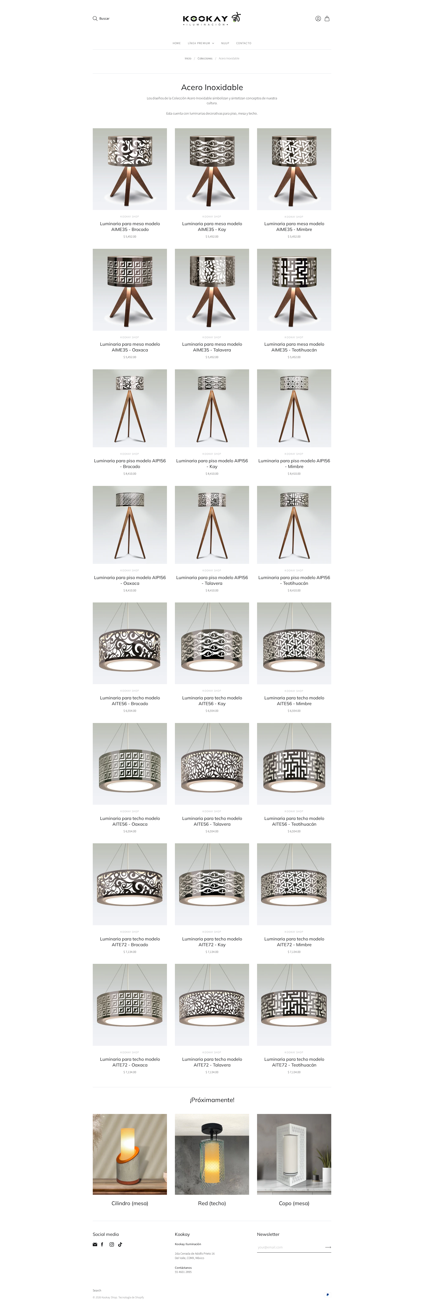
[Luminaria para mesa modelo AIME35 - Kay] (212, 169)
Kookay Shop (129, 217)
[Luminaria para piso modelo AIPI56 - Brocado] (130, 408)
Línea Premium (199, 43)
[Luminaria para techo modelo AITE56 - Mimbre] (294, 643)
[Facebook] (102, 1245)
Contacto (243, 43)
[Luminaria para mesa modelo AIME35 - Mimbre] (294, 169)
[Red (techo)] (212, 1154)
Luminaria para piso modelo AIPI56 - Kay (212, 463)
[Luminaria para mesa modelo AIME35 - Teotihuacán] (294, 290)
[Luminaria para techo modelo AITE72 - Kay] (212, 884)
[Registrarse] (328, 1247)
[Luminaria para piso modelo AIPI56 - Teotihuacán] (294, 525)
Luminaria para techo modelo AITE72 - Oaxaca (130, 1062)
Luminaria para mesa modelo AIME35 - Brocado (130, 226)
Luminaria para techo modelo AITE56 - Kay (212, 700)
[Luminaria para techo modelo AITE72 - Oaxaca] (130, 1005)
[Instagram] (112, 1245)
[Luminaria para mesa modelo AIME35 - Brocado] (130, 169)
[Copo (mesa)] (294, 1154)
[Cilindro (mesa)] (130, 1154)
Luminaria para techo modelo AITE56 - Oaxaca (130, 821)
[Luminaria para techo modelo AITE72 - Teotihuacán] (294, 1005)
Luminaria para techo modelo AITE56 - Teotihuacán (294, 821)
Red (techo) (212, 1203)
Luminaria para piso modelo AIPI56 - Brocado (130, 463)
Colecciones (205, 59)
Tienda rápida (130, 204)
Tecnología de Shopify (131, 1297)
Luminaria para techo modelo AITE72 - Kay (212, 941)
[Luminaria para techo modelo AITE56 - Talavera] (212, 764)
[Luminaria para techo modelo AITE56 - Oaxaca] (130, 764)
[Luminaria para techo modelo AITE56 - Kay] (212, 643)
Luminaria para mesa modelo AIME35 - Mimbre (294, 226)
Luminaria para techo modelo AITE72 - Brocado (130, 941)
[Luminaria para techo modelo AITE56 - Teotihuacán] (294, 764)
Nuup (225, 43)
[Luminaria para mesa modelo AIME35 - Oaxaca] (130, 290)
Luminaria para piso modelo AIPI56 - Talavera (212, 580)
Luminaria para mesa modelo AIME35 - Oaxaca (130, 347)
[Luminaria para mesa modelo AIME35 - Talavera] (212, 290)
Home (177, 43)
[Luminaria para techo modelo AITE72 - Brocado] (130, 884)
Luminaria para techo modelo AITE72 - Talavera (212, 1062)
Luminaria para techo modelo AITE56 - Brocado (130, 700)
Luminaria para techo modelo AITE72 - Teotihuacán (294, 1062)
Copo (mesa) (294, 1203)
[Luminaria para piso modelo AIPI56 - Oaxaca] (130, 525)
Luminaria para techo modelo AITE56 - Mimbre (294, 700)
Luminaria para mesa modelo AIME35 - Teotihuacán (294, 347)
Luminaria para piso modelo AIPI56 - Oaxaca (130, 580)
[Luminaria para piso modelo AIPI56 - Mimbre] (294, 408)
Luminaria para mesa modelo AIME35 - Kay (212, 226)
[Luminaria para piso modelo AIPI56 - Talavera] (212, 525)
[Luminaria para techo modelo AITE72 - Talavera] (212, 1005)
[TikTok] (120, 1245)
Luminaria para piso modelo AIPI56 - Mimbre (294, 463)
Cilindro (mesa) (130, 1203)
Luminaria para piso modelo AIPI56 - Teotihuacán (294, 580)
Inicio (188, 59)
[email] (95, 1245)
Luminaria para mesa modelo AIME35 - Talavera (212, 347)
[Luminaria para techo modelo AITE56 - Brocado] (130, 643)
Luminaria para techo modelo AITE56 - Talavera (212, 821)
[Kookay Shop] (212, 19)
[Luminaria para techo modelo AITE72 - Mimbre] (294, 884)
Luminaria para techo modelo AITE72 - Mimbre (294, 941)
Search (97, 1290)
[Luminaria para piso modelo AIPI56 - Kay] (212, 408)
